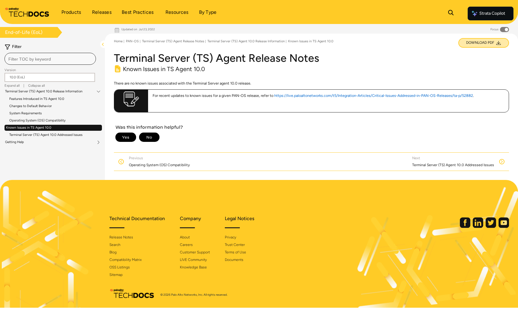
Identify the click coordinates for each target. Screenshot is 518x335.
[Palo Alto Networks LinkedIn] (478, 226)
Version (10, 70)
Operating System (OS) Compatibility (37, 120)
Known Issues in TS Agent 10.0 (28, 128)
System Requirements (25, 113)
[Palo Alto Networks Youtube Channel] (504, 226)
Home (118, 41)
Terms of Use (235, 252)
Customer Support (195, 252)
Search (115, 245)
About (185, 237)
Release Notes (121, 237)
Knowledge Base (193, 267)
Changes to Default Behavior (30, 106)
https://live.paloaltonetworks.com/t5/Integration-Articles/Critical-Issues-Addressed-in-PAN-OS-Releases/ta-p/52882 (373, 95)
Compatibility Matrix (125, 260)
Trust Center (235, 245)
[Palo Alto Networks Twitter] (491, 226)
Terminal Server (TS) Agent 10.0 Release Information (43, 91)
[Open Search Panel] (450, 13)
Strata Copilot (492, 13)
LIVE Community (193, 260)
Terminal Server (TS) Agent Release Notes (173, 41)
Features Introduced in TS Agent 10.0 (36, 99)
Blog (113, 252)
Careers (186, 245)
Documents (234, 260)
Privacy (230, 237)
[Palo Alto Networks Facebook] (465, 226)
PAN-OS (132, 41)
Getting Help (14, 142)
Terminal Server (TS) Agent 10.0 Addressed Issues (45, 135)
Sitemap (116, 275)
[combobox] (50, 59)
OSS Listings (119, 267)
